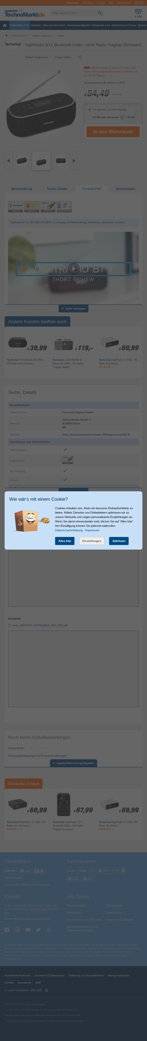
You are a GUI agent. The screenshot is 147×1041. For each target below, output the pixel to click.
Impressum (92, 530)
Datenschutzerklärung (69, 530)
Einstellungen (91, 541)
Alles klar (64, 541)
